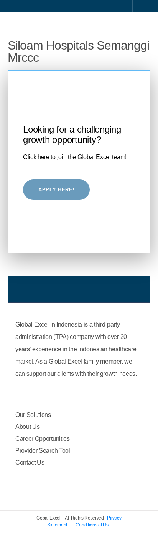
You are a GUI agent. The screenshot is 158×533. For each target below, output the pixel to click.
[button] (141, 24)
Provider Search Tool (42, 450)
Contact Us (29, 462)
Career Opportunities (42, 438)
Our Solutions (33, 415)
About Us (27, 426)
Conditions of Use (93, 525)
